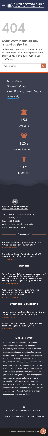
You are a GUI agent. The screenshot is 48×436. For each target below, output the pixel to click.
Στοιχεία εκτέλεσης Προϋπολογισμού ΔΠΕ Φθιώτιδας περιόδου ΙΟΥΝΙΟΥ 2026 (21, 255)
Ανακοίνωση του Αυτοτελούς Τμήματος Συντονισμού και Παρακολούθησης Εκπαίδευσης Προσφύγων (20, 292)
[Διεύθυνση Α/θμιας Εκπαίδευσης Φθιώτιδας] (25, 5)
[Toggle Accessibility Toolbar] (43, 431)
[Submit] (43, 65)
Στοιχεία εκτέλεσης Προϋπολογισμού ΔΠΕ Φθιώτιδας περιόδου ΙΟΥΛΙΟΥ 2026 (21, 244)
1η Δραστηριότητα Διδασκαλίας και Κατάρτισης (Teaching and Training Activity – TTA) (24, 313)
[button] (3, 5)
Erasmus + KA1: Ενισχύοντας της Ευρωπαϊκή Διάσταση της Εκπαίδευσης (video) (22, 325)
